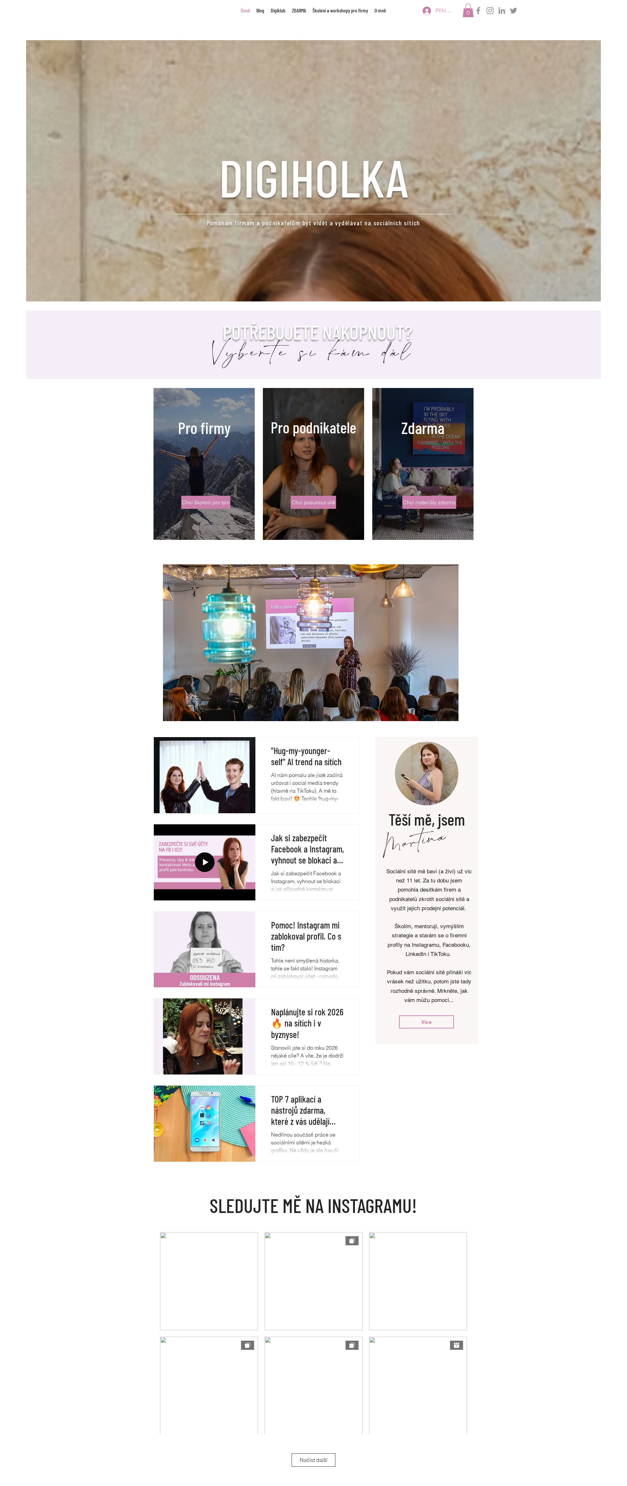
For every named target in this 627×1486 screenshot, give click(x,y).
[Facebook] (478, 10)
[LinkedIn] (501, 10)
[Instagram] (490, 10)
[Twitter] (513, 10)
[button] (468, 10)
